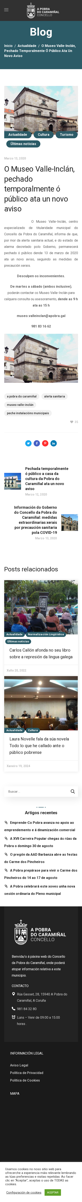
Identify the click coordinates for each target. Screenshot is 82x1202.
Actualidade (27, 46)
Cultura (44, 135)
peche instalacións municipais (28, 413)
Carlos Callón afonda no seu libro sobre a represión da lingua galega (41, 653)
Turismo (66, 135)
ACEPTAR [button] (52, 1192)
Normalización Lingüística (46, 634)
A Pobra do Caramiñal (22, 396)
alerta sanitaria (54, 396)
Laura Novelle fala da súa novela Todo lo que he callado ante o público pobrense (39, 745)
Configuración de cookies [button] (23, 1192)
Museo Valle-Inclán (20, 404)
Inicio (8, 46)
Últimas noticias (23, 144)
